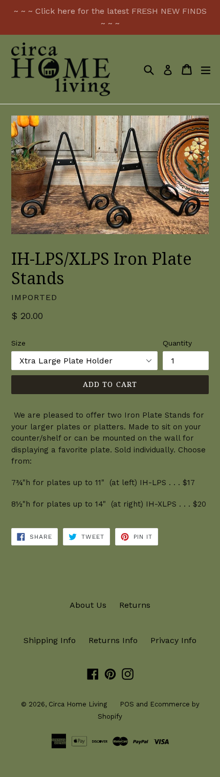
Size (18, 343)
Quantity (177, 343)
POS (127, 704)
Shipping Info (50, 640)
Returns (134, 605)
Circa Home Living (78, 704)
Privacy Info (173, 640)
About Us (88, 605)
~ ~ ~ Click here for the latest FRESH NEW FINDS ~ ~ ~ (110, 17)
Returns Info (113, 640)
